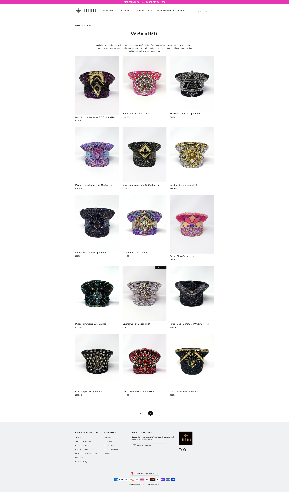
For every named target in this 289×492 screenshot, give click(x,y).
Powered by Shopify (153, 484)
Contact (182, 10)
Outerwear (125, 10)
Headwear (108, 10)
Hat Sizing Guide (82, 445)
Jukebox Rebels (144, 10)
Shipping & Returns (83, 442)
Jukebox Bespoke (165, 10)
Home (77, 25)
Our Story (79, 458)
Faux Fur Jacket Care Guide (86, 454)
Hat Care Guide (81, 450)
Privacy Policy (81, 462)
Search (78, 437)
